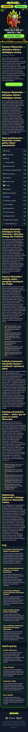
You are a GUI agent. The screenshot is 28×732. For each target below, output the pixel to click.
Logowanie (7, 6)
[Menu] (25, 3)
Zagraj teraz (14, 84)
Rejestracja (20, 6)
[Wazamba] (13, 3)
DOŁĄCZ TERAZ (14, 36)
